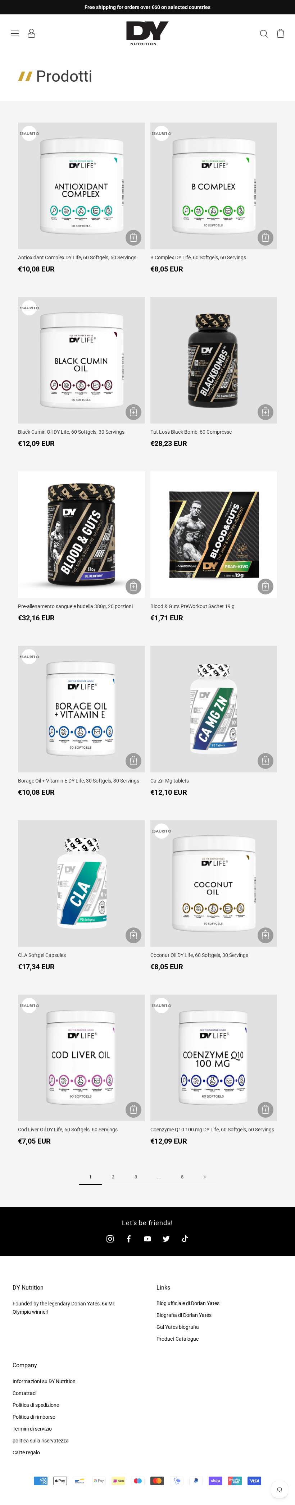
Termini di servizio (32, 1429)
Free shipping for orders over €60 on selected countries (147, 7)
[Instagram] (110, 1238)
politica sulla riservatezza (41, 1441)
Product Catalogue (177, 1339)
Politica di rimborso (34, 1417)
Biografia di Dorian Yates (184, 1315)
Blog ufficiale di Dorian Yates (187, 1303)
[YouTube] (147, 1238)
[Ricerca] (264, 33)
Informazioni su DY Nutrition (44, 1381)
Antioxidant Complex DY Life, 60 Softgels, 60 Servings (77, 257)
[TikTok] (185, 1238)
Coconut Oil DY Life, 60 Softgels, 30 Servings (199, 955)
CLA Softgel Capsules (42, 955)
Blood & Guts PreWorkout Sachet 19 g (192, 606)
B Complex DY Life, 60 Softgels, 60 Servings (198, 257)
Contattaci (24, 1393)
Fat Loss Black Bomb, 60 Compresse (191, 432)
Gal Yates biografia (177, 1327)
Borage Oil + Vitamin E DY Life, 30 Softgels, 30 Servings (78, 781)
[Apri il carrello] (280, 33)
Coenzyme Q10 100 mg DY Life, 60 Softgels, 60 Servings (212, 1129)
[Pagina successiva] (205, 1177)
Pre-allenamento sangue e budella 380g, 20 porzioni (75, 606)
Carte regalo (26, 1452)
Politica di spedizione (36, 1405)
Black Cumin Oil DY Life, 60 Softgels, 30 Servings (71, 432)
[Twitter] (166, 1238)
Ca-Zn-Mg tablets (169, 781)
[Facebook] (128, 1238)
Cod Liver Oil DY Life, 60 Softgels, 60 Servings (68, 1129)
